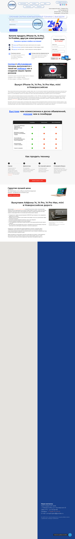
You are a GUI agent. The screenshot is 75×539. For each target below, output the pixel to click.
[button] (37, 180)
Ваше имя (54, 44)
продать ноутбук (15, 99)
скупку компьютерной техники (19, 209)
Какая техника (12, 24)
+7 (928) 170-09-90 (54, 511)
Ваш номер (11, 19)
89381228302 (10, 174)
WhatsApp (10, 175)
